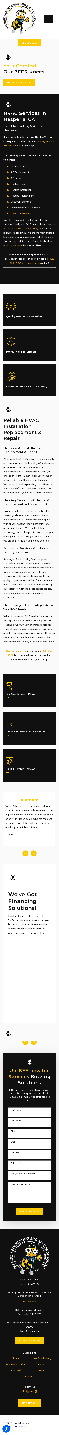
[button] (6, 1429)
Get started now (19, 82)
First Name (16, 1110)
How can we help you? (22, 1184)
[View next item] (34, 853)
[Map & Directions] (29, 1330)
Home (16, 1358)
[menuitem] (16, 1358)
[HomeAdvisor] (31, 1391)
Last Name (16, 1120)
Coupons (42, 1370)
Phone (14, 1131)
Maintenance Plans (21, 213)
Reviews (42, 1364)
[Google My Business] (35, 1391)
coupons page (15, 245)
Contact (29, 1376)
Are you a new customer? (23, 1173)
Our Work (16, 1370)
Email (13, 1142)
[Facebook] (23, 1391)
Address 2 (16, 1163)
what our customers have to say (20, 228)
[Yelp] (27, 1391)
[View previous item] (25, 853)
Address (15, 1152)
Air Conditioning (42, 1358)
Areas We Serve (29, 1340)
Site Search (30, 1403)
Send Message (29, 1211)
